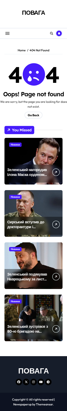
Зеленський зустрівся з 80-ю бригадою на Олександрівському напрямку (27, 333)
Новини (15, 144)
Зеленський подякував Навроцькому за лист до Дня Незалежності (27, 279)
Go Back (33, 115)
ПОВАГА (33, 12)
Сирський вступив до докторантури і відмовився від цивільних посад (25, 229)
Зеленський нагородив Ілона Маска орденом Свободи (27, 174)
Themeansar (44, 404)
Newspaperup (22, 404)
